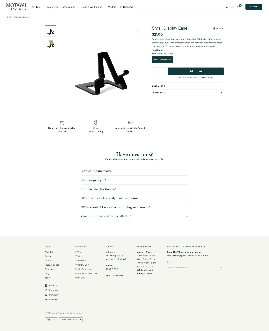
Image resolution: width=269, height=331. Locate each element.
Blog (47, 273)
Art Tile (36, 6)
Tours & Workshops (91, 6)
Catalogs (49, 269)
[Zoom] (138, 31)
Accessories (68, 6)
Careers (48, 260)
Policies (48, 256)
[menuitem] (37, 7)
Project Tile (52, 6)
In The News (126, 6)
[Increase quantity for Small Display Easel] (163, 71)
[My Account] (232, 7)
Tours (47, 277)
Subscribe (253, 7)
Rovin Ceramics (83, 269)
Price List (79, 277)
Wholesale (80, 260)
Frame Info (159, 93)
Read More (157, 50)
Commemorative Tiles (86, 273)
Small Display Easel (162, 59)
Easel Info (158, 86)
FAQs (78, 252)
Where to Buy (82, 264)
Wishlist (79, 256)
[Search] (227, 7)
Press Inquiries (52, 264)
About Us (49, 252)
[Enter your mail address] (221, 267)
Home (8, 17)
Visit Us (112, 6)
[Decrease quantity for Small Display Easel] (155, 71)
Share (218, 28)
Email (169, 262)
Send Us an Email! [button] (114, 275)
